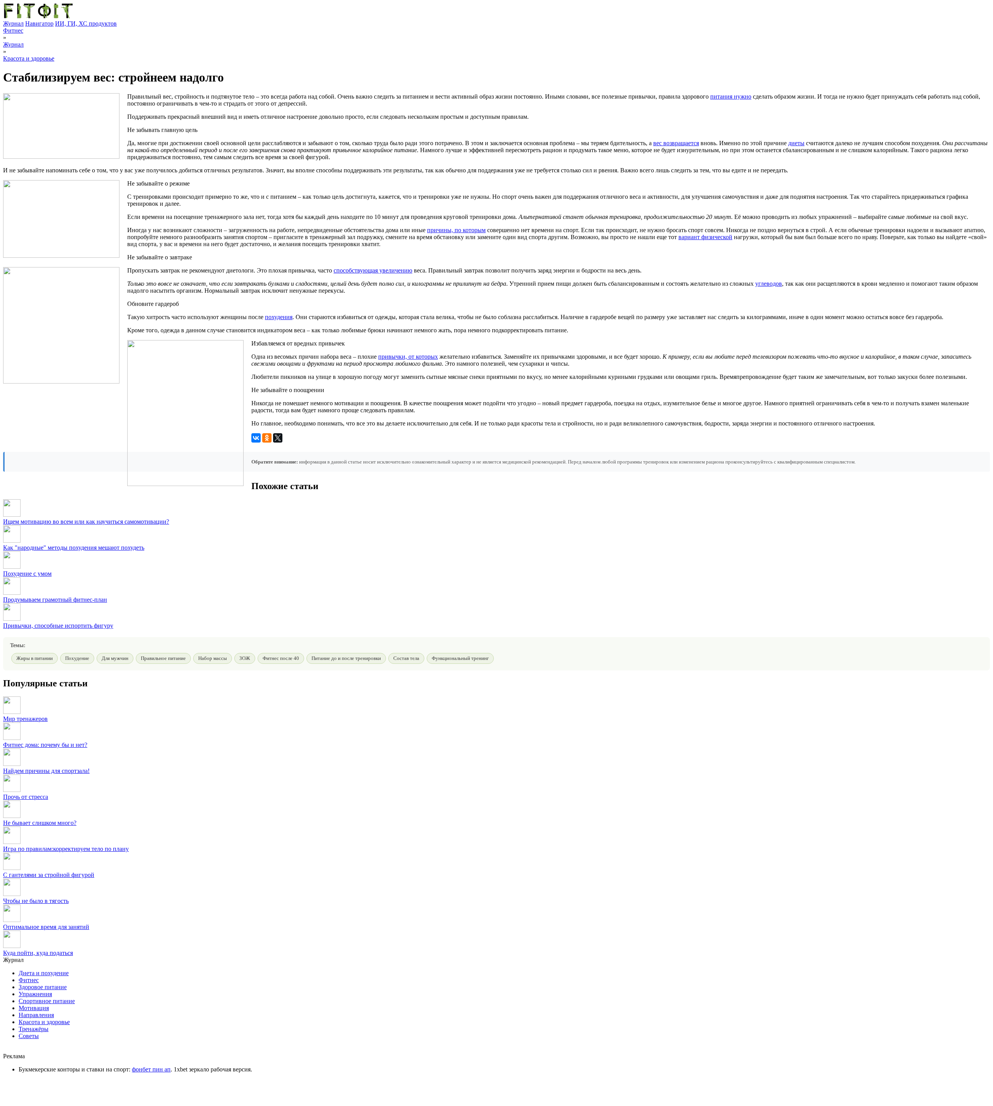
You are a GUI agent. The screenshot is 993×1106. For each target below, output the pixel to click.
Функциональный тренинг (460, 658)
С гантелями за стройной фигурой (48, 875)
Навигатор (39, 23)
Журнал (13, 23)
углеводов (768, 283)
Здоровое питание (43, 987)
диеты (796, 143)
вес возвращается (676, 143)
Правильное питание (163, 658)
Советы (29, 1036)
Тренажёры (33, 1029)
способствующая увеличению (373, 270)
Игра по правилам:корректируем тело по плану (66, 849)
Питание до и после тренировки (346, 658)
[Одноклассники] (267, 438)
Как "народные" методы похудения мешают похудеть (73, 547)
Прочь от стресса (25, 796)
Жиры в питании (34, 658)
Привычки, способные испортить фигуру (58, 625)
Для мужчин (115, 658)
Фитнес (13, 30)
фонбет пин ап (151, 1069)
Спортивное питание (47, 1001)
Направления (36, 1015)
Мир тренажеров (25, 718)
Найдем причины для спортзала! (46, 770)
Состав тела (406, 658)
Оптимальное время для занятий (46, 927)
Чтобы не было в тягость (36, 901)
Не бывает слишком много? (39, 823)
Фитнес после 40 (281, 658)
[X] (277, 438)
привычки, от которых (408, 356)
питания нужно (730, 96)
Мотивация (34, 1008)
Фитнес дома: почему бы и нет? (45, 744)
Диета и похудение (44, 973)
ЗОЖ (244, 658)
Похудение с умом (27, 573)
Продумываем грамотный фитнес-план (55, 599)
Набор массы (212, 658)
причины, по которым (456, 230)
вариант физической (705, 237)
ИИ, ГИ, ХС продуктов (86, 23)
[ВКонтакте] (256, 438)
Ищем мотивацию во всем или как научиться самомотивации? (86, 521)
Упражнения (35, 994)
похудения (278, 317)
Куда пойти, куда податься (38, 953)
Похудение (77, 658)
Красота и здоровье (28, 58)
